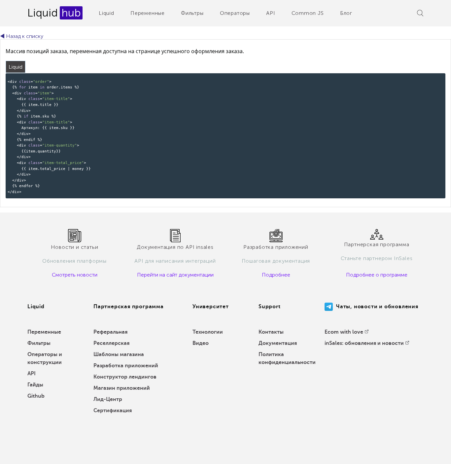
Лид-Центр (107, 399)
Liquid (106, 13)
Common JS (308, 13)
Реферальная (110, 332)
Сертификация (112, 411)
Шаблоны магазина (118, 354)
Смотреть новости (74, 275)
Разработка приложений (125, 366)
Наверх (431, 454)
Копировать (429, 78)
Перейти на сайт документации (175, 275)
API (270, 13)
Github (36, 396)
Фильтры (192, 13)
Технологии (207, 332)
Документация (278, 343)
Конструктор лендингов (124, 377)
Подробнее (276, 275)
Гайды (35, 385)
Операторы (235, 13)
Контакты (271, 332)
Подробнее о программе (376, 275)
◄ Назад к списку (21, 36)
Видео (200, 343)
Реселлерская (111, 343)
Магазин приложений (121, 388)
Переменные (147, 13)
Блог (346, 13)
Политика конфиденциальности (287, 358)
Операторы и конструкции (44, 358)
